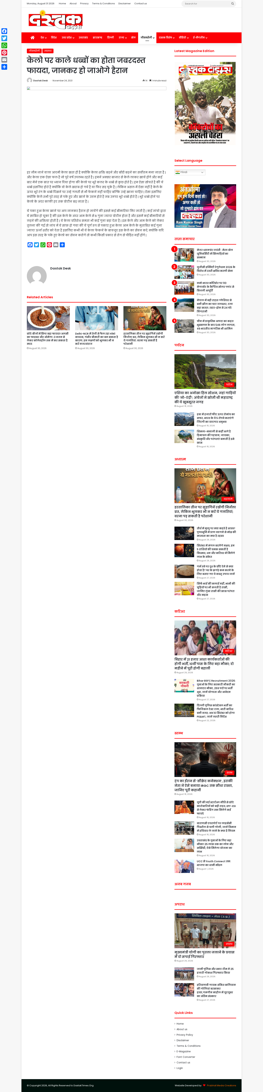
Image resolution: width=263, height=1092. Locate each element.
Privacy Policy (185, 1035)
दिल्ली (110, 37)
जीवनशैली (146, 37)
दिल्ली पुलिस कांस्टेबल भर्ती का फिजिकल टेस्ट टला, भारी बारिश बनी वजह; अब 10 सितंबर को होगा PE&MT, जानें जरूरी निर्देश (216, 711)
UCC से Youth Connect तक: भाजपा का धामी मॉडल (214, 863)
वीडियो (182, 37)
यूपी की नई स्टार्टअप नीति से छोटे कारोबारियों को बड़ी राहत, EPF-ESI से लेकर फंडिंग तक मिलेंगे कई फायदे (216, 808)
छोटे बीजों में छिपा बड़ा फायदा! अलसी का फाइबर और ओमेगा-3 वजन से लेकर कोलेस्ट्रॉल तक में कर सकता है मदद (48, 339)
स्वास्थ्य (48, 51)
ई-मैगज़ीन (199, 37)
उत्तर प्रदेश (67, 37)
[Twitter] (4, 38)
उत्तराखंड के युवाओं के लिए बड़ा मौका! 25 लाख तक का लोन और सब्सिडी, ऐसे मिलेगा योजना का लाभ (215, 846)
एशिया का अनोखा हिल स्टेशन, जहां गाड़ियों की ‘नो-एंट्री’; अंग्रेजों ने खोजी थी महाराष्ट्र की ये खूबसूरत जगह (205, 397)
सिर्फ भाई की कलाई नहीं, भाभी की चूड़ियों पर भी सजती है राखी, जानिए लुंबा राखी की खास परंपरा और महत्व (216, 589)
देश (42, 37)
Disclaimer (124, 3)
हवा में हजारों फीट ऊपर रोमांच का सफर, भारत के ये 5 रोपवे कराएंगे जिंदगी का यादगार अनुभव (216, 418)
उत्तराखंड (83, 37)
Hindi (183, 172)
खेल (133, 37)
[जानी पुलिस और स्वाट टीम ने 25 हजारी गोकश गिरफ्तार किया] (184, 974)
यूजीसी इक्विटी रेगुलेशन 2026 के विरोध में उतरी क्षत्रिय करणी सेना (216, 269)
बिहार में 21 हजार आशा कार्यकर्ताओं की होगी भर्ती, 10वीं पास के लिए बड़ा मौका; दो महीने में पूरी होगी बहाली (204, 664)
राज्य (121, 37)
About (73, 3)
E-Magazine (184, 1051)
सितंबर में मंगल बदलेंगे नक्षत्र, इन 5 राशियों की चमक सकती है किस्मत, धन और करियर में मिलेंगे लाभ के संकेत (216, 551)
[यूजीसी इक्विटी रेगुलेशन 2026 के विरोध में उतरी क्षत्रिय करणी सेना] (184, 272)
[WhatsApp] (4, 45)
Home (62, 3)
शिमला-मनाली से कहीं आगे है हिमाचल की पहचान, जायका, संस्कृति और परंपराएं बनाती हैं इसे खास (215, 437)
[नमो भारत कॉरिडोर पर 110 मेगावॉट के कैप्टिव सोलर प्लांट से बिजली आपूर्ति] (184, 288)
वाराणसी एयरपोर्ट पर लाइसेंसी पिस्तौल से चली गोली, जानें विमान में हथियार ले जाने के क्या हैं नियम (216, 827)
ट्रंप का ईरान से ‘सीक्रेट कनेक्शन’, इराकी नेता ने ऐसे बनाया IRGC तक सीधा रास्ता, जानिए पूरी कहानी (203, 785)
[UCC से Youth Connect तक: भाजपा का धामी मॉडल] (184, 866)
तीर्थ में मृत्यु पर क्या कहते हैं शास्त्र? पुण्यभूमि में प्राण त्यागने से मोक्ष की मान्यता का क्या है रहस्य (216, 532)
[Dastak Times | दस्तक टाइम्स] (55, 20)
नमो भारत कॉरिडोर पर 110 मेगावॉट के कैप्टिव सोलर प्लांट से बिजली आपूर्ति (215, 286)
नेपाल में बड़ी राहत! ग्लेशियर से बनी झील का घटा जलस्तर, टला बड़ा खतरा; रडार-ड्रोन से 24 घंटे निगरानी (215, 305)
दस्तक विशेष (165, 37)
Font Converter (186, 1057)
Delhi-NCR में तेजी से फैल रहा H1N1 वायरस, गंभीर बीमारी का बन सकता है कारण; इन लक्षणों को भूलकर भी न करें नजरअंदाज (96, 339)
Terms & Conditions (103, 3)
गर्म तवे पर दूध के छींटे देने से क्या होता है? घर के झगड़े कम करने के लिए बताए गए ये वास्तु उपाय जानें (216, 570)
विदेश (54, 37)
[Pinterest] (4, 52)
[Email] (4, 59)
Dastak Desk (40, 80)
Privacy (84, 3)
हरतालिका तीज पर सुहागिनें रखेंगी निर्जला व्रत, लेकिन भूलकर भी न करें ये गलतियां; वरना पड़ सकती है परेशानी (144, 339)
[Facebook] (4, 31)
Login (180, 1068)
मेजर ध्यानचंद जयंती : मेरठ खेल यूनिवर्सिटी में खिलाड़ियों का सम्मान (215, 253)
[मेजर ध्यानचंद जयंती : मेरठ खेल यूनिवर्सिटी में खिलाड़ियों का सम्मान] (184, 255)
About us (182, 1029)
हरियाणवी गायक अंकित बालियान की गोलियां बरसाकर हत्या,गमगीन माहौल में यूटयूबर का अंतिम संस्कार (216, 990)
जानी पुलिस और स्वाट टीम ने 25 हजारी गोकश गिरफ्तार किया (215, 971)
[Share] (4, 66)
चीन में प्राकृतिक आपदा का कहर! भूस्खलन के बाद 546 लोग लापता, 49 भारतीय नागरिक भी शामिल (216, 324)
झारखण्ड (97, 37)
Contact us (140, 3)
